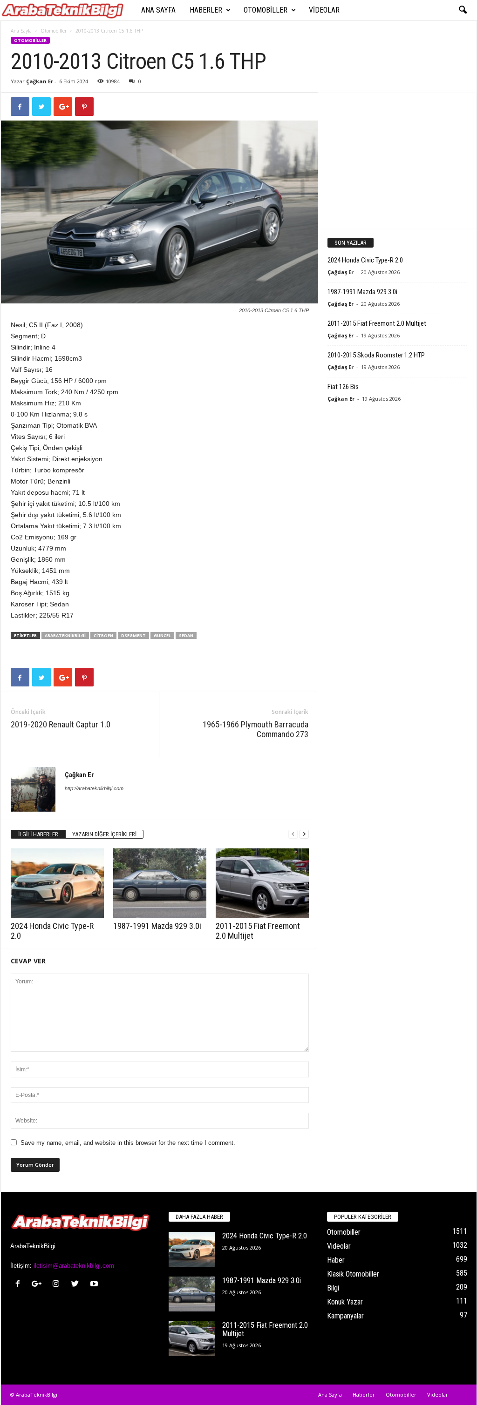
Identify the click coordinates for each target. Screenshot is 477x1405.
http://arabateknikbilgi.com (94, 788)
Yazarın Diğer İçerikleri (104, 834)
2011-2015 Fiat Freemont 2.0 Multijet (376, 323)
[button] (462, 10)
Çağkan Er (39, 81)
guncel (162, 635)
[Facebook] (19, 1284)
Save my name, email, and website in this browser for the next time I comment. (127, 1142)
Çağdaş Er (340, 272)
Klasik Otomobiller (353, 1274)
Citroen (103, 635)
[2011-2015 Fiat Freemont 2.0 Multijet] (262, 883)
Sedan (186, 635)
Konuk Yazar (345, 1301)
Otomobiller (265, 10)
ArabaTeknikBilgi (65, 635)
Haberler (206, 10)
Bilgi (333, 1288)
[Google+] (38, 1284)
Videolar (324, 10)
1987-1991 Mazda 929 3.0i (157, 926)
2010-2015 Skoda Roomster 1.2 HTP (376, 355)
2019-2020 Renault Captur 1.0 (60, 724)
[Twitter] (77, 1284)
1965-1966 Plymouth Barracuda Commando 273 (255, 729)
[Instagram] (58, 1284)
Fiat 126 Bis (343, 387)
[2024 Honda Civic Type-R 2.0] (57, 883)
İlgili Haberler (38, 834)
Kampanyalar (345, 1315)
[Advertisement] (397, 160)
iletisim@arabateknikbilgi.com (74, 1265)
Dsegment (133, 635)
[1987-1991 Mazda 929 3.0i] (159, 883)
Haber (336, 1260)
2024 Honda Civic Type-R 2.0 (365, 260)
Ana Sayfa (158, 10)
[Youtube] (95, 1284)
